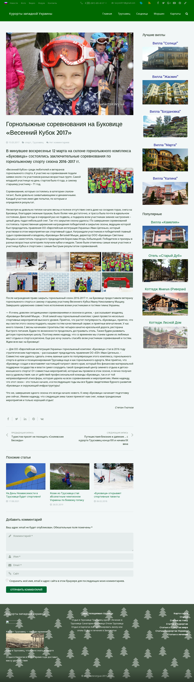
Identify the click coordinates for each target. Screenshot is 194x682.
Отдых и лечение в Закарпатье (100, 630)
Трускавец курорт (101, 619)
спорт (28, 142)
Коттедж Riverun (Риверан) (165, 289)
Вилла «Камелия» (165, 222)
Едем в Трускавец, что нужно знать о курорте (30, 650)
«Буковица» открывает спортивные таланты (107, 495)
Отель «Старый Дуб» (165, 255)
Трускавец (38, 142)
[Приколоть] (33, 419)
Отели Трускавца (114, 623)
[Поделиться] (9, 419)
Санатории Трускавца (93, 623)
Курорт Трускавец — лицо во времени (26, 631)
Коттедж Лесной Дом (165, 322)
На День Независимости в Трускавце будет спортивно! (23, 495)
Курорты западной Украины (30, 14)
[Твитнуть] (16, 419)
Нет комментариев (59, 142)
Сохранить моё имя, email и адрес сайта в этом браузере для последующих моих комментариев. (66, 581)
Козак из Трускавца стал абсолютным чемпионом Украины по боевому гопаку (67, 497)
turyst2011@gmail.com (125, 3)
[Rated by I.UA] (12, 622)
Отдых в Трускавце (82, 619)
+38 (87, 3)
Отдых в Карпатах (80, 626)
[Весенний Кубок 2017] (22, 262)
